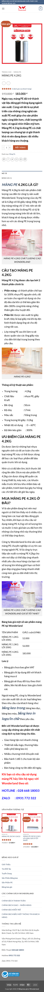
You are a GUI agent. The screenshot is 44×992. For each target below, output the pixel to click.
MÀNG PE (9, 184)
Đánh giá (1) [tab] (7, 178)
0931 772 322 (14, 955)
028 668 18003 (17, 950)
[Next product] (4, 83)
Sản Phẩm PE (7, 882)
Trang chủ (6, 72)
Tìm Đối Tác (6, 869)
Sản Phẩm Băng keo (10, 878)
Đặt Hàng (20, 147)
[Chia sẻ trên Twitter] (12, 159)
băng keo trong (13, 708)
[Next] (42, 832)
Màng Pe (17, 72)
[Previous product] (8, 83)
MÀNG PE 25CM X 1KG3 (11, 836)
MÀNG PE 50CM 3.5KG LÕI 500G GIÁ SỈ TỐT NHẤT (31, 838)
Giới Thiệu (6, 864)
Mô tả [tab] (4, 173)
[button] (3, 8)
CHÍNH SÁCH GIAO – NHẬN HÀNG (16, 905)
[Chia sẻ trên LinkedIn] (25, 159)
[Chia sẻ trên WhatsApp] (4, 159)
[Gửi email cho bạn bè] (17, 159)
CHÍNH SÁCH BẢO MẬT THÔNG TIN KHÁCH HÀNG (21, 915)
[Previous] (1, 832)
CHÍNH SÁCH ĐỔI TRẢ (11, 910)
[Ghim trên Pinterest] (21, 159)
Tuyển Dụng (7, 873)
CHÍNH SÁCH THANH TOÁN (14, 901)
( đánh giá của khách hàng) (21, 89)
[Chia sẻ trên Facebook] (8, 159)
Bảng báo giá (7, 887)
